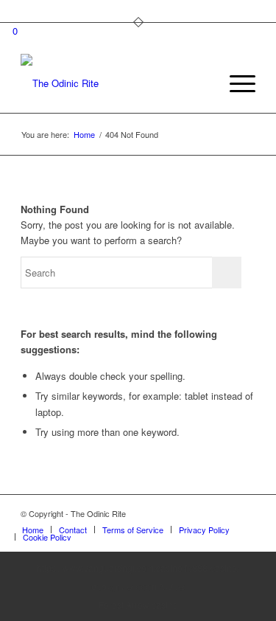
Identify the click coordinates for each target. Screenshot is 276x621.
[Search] (200, 83)
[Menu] (235, 83)
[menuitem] (200, 83)
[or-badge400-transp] (114, 83)
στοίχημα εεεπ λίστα (138, 586)
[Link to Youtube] (244, 513)
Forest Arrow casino (138, 604)
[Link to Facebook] (222, 513)
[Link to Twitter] (200, 513)
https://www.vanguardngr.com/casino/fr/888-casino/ (138, 567)
